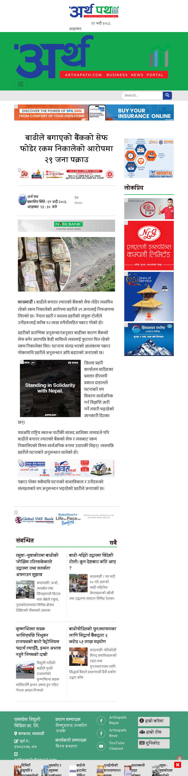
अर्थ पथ (32, 197)
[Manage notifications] (179, 758)
